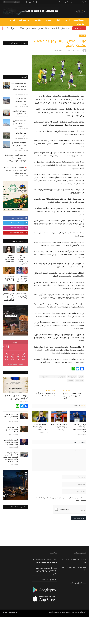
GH (80, 50)
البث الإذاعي (80, 24)
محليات (48, 20)
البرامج (67, 20)
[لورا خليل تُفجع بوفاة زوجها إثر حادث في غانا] (9, 270)
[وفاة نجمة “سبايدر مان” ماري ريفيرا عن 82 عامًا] (22, 287)
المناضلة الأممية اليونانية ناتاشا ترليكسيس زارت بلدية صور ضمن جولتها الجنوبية (19, 87)
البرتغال (81, 377)
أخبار (58, 20)
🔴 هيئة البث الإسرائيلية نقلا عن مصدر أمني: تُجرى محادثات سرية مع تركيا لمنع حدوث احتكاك (14, 170)
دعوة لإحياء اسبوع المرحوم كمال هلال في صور (16, 396)
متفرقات (38, 20)
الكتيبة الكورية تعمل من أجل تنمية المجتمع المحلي (45, 394)
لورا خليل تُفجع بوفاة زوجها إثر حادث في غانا (10, 278)
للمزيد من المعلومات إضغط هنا (15, 364)
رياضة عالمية (82, 36)
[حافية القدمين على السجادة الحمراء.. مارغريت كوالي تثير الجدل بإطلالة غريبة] (22, 249)
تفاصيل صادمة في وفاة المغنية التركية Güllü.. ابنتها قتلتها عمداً (9, 296)
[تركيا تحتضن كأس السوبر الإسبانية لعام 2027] (59, 416)
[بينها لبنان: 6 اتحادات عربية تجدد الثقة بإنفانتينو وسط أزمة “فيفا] (78, 416)
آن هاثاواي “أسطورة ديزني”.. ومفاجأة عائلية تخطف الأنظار (9, 258)
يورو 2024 (70, 380)
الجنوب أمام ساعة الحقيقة (49, 579)
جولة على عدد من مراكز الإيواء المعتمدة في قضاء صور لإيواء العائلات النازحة (45, 560)
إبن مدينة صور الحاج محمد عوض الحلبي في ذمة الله (10, 429)
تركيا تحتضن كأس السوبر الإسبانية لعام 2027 (59, 425)
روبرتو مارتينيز (62, 377)
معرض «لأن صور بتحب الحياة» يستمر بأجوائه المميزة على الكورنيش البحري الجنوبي (46, 571)
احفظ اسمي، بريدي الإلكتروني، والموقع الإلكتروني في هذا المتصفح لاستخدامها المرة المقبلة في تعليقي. (60, 499)
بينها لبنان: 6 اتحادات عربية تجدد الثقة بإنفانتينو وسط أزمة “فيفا (79, 428)
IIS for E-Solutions (63, 612)
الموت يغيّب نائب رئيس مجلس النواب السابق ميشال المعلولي (11, 442)
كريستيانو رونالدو (45, 377)
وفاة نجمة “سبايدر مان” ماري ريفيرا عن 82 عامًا (22, 295)
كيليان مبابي (79, 380)
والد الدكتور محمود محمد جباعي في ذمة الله (11, 416)
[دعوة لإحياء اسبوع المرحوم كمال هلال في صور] (15, 385)
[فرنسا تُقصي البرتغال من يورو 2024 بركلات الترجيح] (59, 90)
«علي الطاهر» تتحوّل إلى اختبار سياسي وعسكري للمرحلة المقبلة (19, 123)
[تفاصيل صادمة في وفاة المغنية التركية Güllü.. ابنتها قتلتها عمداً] (9, 287)
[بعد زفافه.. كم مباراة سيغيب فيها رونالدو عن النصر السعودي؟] (40, 416)
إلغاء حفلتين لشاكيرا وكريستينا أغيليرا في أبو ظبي (22, 278)
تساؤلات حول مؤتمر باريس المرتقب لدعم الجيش (39, 28)
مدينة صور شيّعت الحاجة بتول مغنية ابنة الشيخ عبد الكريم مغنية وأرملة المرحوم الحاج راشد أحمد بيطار (10, 457)
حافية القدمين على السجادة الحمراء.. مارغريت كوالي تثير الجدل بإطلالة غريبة (23, 259)
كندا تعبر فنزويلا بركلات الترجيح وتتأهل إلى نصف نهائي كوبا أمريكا (72, 396)
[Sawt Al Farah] (80, 11)
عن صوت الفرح (69, 2)
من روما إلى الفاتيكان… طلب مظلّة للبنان (19, 112)
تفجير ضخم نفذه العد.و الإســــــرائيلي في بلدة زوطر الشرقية (19, 145)
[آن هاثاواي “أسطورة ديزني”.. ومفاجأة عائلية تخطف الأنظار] (9, 249)
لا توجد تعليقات (58, 50)
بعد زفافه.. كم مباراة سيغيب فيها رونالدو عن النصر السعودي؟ (40, 427)
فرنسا (54, 377)
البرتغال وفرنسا (72, 377)
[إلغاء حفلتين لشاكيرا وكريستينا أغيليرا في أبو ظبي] (22, 270)
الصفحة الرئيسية (79, 20)
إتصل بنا (61, 2)
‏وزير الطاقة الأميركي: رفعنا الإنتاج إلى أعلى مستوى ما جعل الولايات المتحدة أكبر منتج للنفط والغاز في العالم (14, 158)
